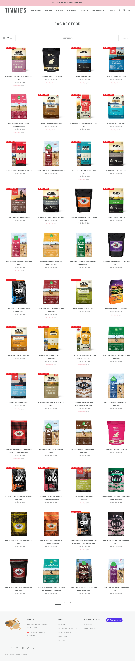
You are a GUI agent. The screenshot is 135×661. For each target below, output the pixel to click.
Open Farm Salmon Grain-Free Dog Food (19, 263)
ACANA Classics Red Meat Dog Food (19, 171)
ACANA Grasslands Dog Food (83, 309)
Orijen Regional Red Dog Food (19, 217)
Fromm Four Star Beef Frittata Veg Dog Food (18, 589)
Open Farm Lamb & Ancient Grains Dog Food (84, 451)
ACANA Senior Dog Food (116, 217)
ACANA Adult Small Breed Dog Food (51, 217)
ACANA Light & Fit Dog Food (116, 171)
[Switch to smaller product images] (8, 38)
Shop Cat (59, 10)
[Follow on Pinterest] (17, 648)
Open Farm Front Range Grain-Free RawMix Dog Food (83, 589)
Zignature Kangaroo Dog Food (116, 309)
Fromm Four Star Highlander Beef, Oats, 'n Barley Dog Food (19, 451)
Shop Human (71, 10)
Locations (61, 640)
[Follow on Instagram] (12, 648)
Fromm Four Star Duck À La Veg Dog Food (116, 263)
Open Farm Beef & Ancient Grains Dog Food (51, 310)
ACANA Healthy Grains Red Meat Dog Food (83, 125)
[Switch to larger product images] (4, 38)
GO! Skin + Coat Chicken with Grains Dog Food (19, 310)
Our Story (61, 624)
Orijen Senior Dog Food (84, 496)
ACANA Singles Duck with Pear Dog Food (51, 404)
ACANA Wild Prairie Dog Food (19, 356)
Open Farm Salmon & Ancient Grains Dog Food (19, 125)
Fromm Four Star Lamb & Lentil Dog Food (18, 542)
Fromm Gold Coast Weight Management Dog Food (84, 404)
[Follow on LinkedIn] (33, 648)
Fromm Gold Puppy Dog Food (116, 450)
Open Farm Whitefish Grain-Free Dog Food (116, 404)
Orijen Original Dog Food (116, 77)
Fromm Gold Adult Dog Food (51, 77)
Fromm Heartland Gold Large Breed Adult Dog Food (116, 498)
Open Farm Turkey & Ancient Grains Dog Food (116, 357)
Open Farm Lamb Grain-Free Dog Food (51, 451)
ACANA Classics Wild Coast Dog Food (84, 172)
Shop (12, 18)
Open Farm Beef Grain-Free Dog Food (51, 171)
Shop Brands (36, 10)
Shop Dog (48, 10)
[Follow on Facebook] (6, 648)
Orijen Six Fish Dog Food (18, 403)
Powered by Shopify (21, 655)
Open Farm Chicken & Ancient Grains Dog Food (51, 263)
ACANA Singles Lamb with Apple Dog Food (18, 78)
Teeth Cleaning (98, 10)
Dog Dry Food (20, 18)
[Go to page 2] (77, 602)
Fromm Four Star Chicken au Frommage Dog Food (51, 542)
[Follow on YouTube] (23, 648)
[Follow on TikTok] (28, 648)
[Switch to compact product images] (11, 38)
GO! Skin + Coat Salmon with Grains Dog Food (18, 498)
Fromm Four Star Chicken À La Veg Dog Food (84, 219)
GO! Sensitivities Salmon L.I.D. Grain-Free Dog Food (51, 498)
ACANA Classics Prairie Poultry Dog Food (51, 357)
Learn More (78, 3)
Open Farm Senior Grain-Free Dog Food (116, 589)
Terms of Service (64, 632)
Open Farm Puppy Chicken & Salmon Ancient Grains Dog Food (51, 589)
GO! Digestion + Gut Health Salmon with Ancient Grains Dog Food (83, 542)
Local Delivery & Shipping (68, 628)
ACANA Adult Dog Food (83, 77)
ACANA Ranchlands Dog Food (51, 124)
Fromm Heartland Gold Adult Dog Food (116, 542)
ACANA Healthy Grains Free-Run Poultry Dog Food (84, 357)
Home (6, 18)
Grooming (84, 10)
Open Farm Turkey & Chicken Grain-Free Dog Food (83, 263)
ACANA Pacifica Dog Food (116, 124)
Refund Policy (63, 636)
